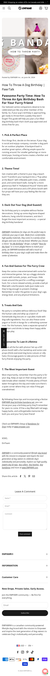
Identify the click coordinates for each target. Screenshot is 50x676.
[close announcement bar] (47, 2)
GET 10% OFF (4, 340)
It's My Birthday (16, 243)
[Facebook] (17, 652)
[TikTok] (32, 652)
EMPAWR (5, 232)
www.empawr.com (22, 426)
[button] (4, 8)
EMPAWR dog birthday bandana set (18, 402)
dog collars (23, 464)
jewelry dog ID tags (10, 464)
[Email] (33, 476)
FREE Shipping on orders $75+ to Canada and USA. (24, 2)
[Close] (4, 331)
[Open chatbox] (45, 671)
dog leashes (34, 464)
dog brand (42, 453)
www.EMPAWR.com (30, 467)
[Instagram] (22, 652)
